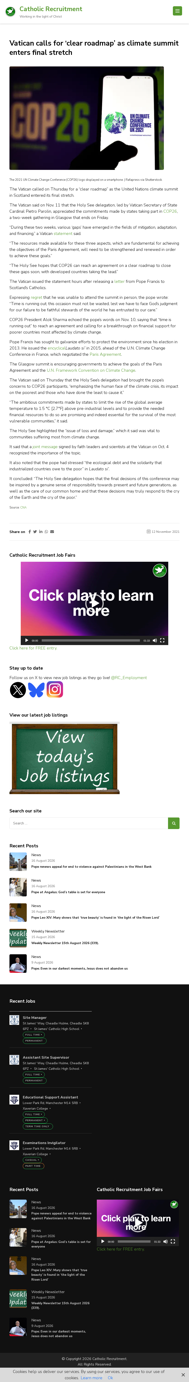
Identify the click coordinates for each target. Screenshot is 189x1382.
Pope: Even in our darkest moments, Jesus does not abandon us (79, 968)
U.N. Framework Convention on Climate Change (91, 370)
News (36, 855)
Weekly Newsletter (48, 931)
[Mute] (155, 640)
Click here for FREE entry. (33, 648)
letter (119, 281)
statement (63, 233)
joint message (45, 446)
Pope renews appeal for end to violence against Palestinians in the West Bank (91, 866)
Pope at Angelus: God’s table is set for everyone (68, 892)
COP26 (170, 211)
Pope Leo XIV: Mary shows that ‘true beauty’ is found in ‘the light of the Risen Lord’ (95, 917)
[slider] (91, 640)
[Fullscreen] (162, 640)
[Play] (26, 640)
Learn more (91, 1378)
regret (36, 297)
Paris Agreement (105, 354)
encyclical (56, 348)
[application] (94, 603)
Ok (110, 1378)
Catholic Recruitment (51, 9)
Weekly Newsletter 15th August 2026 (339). (65, 943)
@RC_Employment (129, 677)
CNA (23, 507)
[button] (94, 603)
